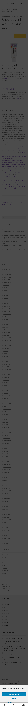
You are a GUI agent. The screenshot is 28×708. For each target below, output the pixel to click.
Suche (14, 705)
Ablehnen (14, 698)
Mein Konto (4, 705)
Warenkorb (22, 704)
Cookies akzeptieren (14, 694)
